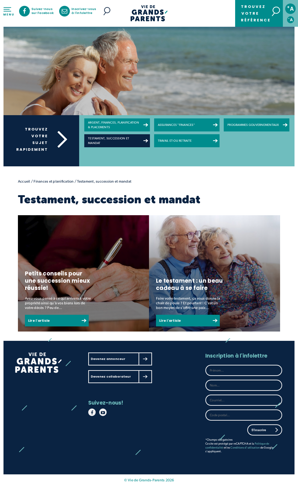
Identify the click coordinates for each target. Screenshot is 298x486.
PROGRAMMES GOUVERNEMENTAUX (253, 125)
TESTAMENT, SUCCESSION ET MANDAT (108, 141)
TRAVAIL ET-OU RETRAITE (175, 140)
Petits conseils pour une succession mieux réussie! (57, 281)
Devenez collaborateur (111, 376)
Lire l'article (39, 320)
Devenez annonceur (108, 359)
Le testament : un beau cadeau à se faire (189, 284)
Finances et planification (54, 181)
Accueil (24, 181)
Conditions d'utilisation (245, 447)
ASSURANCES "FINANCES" (176, 125)
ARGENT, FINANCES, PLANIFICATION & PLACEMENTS (113, 125)
